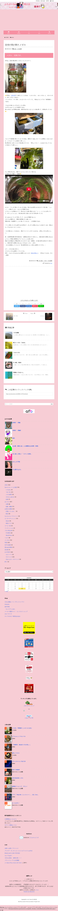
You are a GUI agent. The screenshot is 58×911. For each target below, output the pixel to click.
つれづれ (8, 492)
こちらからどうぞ (34, 837)
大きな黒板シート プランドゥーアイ (14, 602)
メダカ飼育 (19, 48)
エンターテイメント (10, 518)
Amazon (7, 604)
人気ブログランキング (29, 705)
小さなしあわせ (10, 497)
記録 (7, 499)
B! (38, 0)
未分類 (6, 549)
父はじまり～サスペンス (12, 559)
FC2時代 (8, 533)
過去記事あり (34, 253)
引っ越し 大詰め (17, 362)
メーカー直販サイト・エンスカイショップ (16, 611)
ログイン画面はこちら (11, 825)
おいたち (7, 501)
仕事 (7, 504)
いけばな (8, 489)
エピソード (9, 554)
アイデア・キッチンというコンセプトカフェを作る (18, 850)
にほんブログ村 (29, 718)
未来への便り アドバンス (11, 848)
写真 (6, 542)
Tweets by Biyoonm (29, 891)
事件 (13, 438)
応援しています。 (10, 511)
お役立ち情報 (8, 509)
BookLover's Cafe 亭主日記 (12, 853)
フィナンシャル (9, 528)
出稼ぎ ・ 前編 (16, 422)
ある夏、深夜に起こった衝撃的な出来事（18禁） (25, 446)
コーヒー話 (8, 525)
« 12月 (6, 591)
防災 (7, 513)
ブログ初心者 (8, 530)
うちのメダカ (16, 352)
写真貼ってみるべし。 (18, 372)
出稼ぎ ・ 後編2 (16, 430)
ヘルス (6, 537)
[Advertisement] (29, 20)
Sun (51, 263)
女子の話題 (8, 545)
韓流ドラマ (9, 523)
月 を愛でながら (16, 469)
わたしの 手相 (16, 461)
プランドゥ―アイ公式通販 (12, 860)
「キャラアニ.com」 (10, 609)
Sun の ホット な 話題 (11, 487)
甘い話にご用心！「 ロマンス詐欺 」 (22, 454)
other (15, 48)
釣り (6, 561)
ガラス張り (40, 260)
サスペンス (9, 557)
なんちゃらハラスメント (11, 516)
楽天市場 (7, 606)
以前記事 (13, 95)
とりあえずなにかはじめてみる (13, 862)
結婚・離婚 (9, 506)
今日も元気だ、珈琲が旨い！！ (13, 858)
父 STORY (7, 552)
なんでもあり (8, 855)
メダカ (45, 260)
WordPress (9, 535)
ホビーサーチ (8, 614)
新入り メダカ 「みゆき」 (19, 342)
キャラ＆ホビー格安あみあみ (12, 616)
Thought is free (36, 901)
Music (7, 521)
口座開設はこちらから (11, 819)
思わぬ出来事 (8, 547)
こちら (37, 890)
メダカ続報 (16, 332)
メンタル (7, 540)
